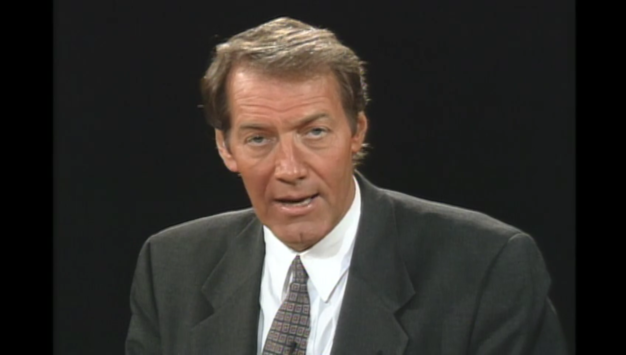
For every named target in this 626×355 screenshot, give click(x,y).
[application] (313, 177)
